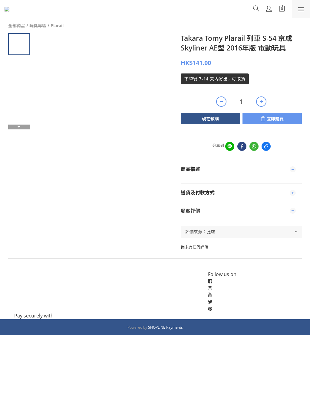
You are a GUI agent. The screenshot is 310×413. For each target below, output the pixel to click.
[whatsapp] (254, 146)
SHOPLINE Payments (165, 327)
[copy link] (266, 146)
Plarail (57, 25)
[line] (229, 146)
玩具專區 (37, 25)
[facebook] (241, 146)
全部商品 (16, 25)
